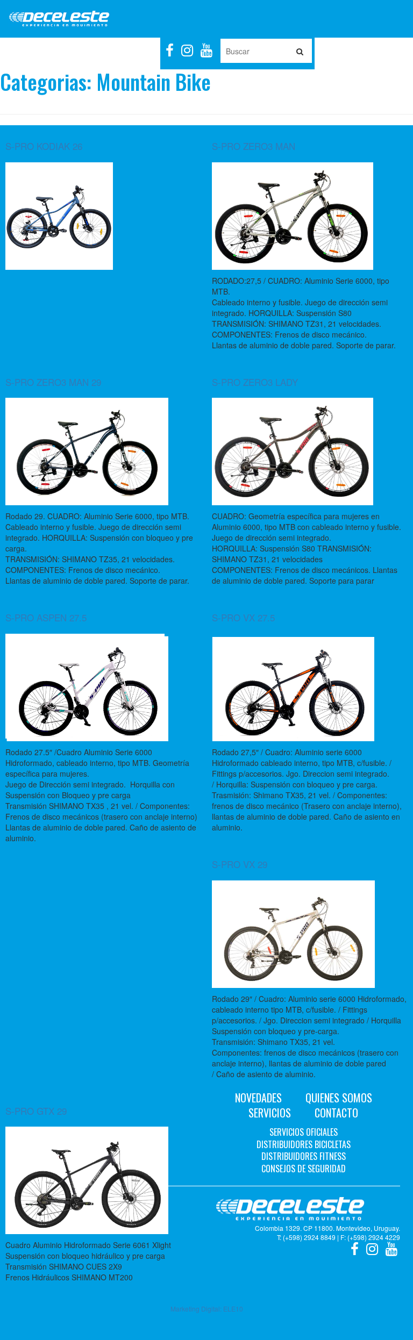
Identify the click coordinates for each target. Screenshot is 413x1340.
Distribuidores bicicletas (304, 1144)
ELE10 (233, 1308)
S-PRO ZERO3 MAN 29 (53, 382)
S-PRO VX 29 (239, 864)
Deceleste (59, 19)
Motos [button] (24, 51)
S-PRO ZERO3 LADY (255, 382)
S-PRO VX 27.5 (243, 617)
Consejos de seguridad (303, 1168)
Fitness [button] (106, 51)
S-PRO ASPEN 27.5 (46, 617)
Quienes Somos (338, 1098)
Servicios (269, 1113)
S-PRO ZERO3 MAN (253, 146)
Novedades (258, 1098)
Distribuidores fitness (303, 1156)
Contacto (336, 1113)
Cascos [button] (142, 51)
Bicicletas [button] (64, 51)
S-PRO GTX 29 (36, 1110)
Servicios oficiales (303, 1132)
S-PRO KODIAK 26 (43, 146)
